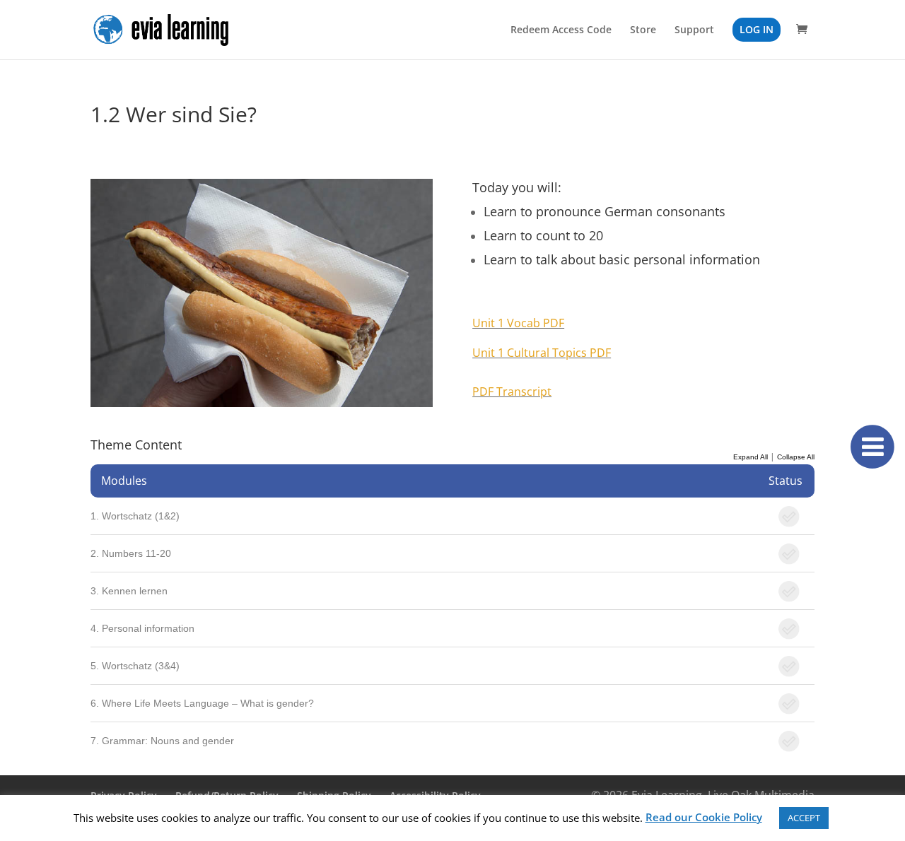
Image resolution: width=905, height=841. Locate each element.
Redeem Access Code (561, 30)
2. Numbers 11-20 (130, 553)
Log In (756, 29)
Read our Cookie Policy (704, 817)
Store (643, 30)
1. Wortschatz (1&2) (135, 516)
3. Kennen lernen (129, 590)
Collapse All (795, 457)
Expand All (750, 457)
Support (694, 30)
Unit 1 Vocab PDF (518, 323)
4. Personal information (142, 628)
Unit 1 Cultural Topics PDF (541, 352)
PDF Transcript (511, 391)
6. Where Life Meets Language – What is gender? (202, 703)
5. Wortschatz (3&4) (135, 665)
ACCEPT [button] (804, 817)
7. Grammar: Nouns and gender (162, 740)
